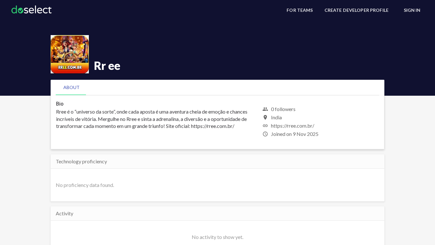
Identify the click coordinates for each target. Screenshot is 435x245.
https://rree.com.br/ (292, 125)
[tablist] (217, 87)
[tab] (71, 87)
